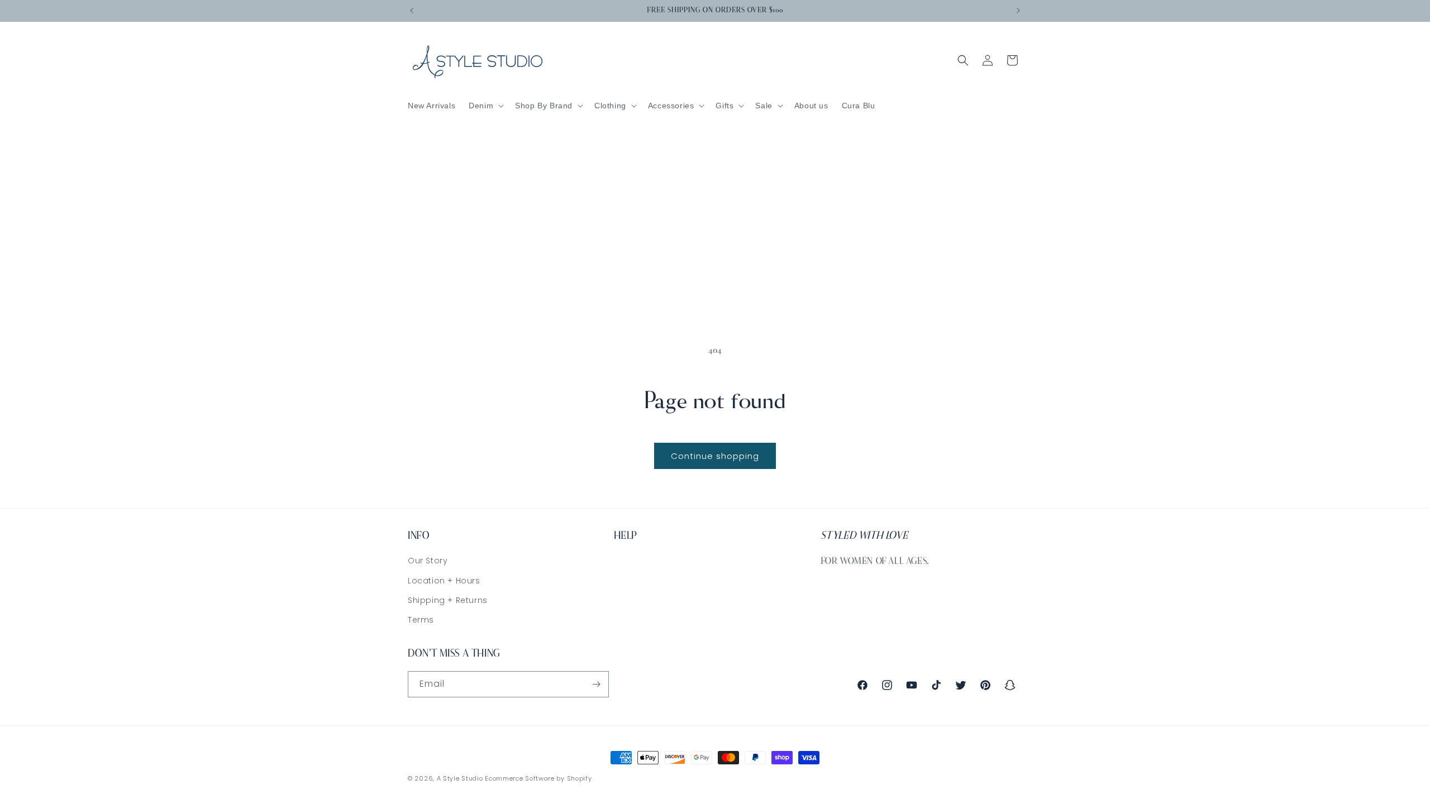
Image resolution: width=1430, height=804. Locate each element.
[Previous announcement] (411, 10)
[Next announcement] (1018, 10)
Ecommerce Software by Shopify (538, 778)
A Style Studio (460, 778)
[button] (485, 105)
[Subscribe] (596, 684)
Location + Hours (444, 580)
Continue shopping (715, 456)
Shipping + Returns (448, 600)
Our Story (427, 560)
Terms (421, 619)
